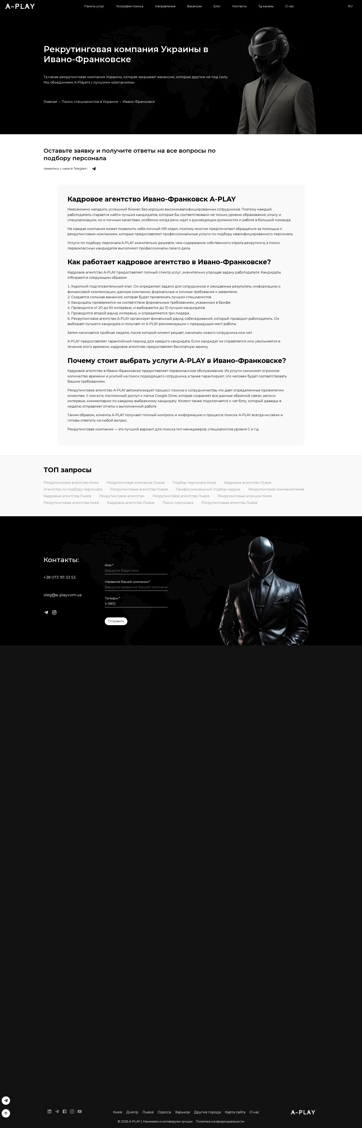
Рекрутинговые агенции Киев (245, 496)
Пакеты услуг (94, 6)
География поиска (129, 6)
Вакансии (194, 6)
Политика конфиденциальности (220, 1121)
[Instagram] (54, 612)
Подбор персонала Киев (194, 483)
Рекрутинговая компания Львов (135, 483)
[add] (6, 1113)
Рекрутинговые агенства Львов (229, 503)
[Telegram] (46, 612)
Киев (117, 1112)
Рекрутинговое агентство (121, 496)
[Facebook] (64, 1112)
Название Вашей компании (127, 582)
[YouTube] (79, 1112)
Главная (50, 102)
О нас (289, 6)
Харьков (182, 1112)
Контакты (239, 6)
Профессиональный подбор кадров (208, 489)
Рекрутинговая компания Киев (276, 489)
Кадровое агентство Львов (247, 483)
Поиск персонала (177, 503)
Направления (165, 6)
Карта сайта (235, 1112)
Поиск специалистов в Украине (90, 102)
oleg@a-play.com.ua (63, 595)
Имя (109, 565)
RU (350, 6)
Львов (148, 1112)
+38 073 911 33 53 (60, 577)
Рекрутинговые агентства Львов (139, 489)
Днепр (132, 1112)
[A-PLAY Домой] (20, 6)
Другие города (207, 1112)
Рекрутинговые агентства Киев (71, 503)
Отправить (116, 621)
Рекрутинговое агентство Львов (181, 496)
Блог (217, 6)
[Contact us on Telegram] (93, 168)
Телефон (112, 598)
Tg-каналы (266, 6)
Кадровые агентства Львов (67, 496)
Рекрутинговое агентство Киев (71, 483)
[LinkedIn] (49, 1112)
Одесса (164, 1112)
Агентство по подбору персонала (73, 489)
